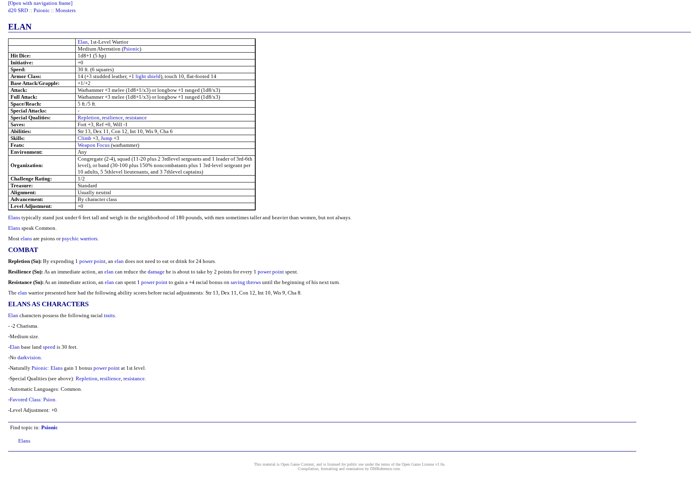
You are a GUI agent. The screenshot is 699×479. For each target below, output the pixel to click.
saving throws (246, 282)
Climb (84, 138)
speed (49, 347)
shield (154, 76)
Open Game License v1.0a (423, 464)
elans (26, 238)
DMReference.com (385, 468)
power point (92, 261)
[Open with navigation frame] (40, 3)
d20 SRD (18, 10)
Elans (14, 217)
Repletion (89, 117)
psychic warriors (79, 238)
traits (109, 315)
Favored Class (25, 399)
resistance (136, 117)
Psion (49, 399)
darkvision (29, 357)
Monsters (65, 10)
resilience (112, 117)
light (141, 76)
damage (156, 272)
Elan (83, 42)
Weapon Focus (94, 145)
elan (119, 261)
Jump (106, 138)
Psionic (42, 10)
